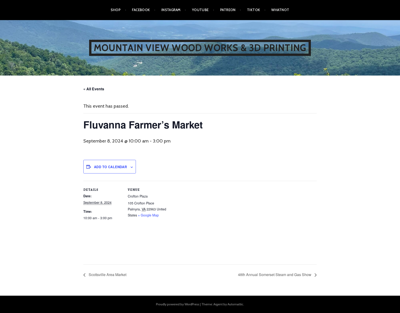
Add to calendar (110, 166)
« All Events (93, 88)
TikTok (253, 10)
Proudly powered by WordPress (177, 304)
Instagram (171, 10)
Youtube (200, 10)
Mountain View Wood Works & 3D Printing (200, 47)
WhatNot (280, 10)
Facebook (141, 10)
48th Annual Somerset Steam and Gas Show (275, 274)
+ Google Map (148, 215)
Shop (116, 10)
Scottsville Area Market (107, 274)
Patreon (228, 10)
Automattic (235, 304)
